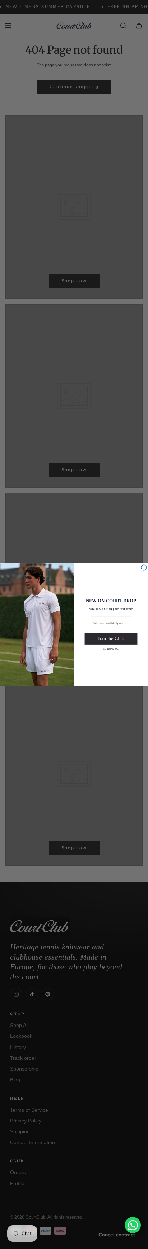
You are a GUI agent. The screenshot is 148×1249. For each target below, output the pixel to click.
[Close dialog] (144, 567)
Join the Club (111, 638)
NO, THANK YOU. (111, 648)
